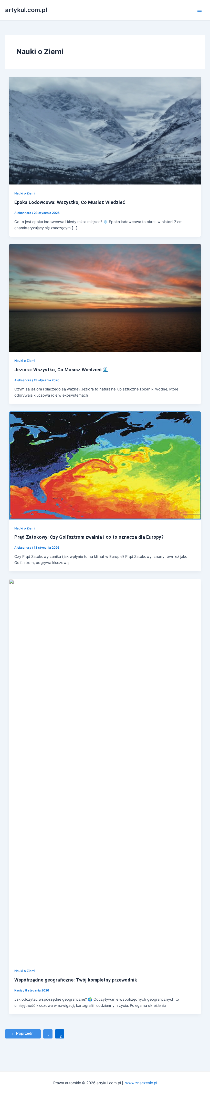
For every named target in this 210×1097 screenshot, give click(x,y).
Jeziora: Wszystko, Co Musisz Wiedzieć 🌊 (61, 369)
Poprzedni (23, 1033)
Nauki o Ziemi (24, 193)
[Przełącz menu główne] (199, 10)
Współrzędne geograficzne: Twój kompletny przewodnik (75, 980)
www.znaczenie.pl (141, 1083)
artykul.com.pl (26, 10)
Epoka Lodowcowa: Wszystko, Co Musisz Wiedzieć (69, 202)
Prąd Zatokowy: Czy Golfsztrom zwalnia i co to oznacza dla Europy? (89, 537)
